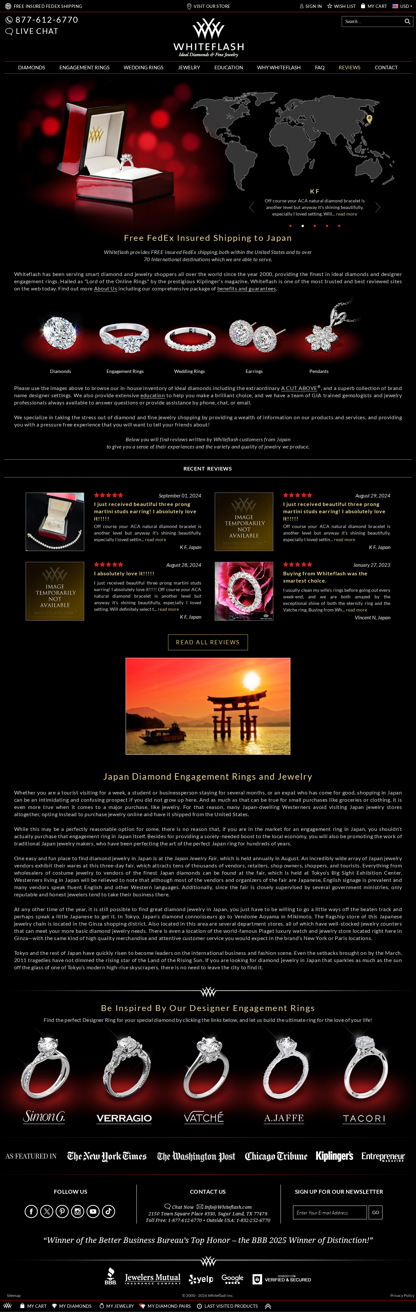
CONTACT (386, 67)
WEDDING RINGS (143, 67)
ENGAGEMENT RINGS (85, 67)
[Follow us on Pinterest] (63, 1216)
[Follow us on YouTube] (93, 1216)
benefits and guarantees (246, 288)
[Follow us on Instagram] (78, 1216)
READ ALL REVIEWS (208, 642)
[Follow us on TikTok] (109, 1216)
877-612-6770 (47, 19)
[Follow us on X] (47, 1216)
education (152, 395)
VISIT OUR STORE (212, 6)
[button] (9, 31)
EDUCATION (228, 67)
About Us (105, 288)
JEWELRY (189, 67)
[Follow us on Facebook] (32, 1216)
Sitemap (14, 1295)
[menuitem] (31, 67)
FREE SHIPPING (48, 6)
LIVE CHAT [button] (37, 30)
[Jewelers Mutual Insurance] (153, 1282)
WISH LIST (345, 6)
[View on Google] (232, 1282)
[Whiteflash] (208, 38)
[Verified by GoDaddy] (282, 1282)
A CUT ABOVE (299, 388)
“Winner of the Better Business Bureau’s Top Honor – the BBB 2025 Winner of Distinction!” (208, 1240)
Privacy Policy (402, 1295)
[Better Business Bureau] (111, 1282)
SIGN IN (314, 6)
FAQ (320, 67)
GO (375, 1212)
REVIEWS (349, 67)
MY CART (377, 6)
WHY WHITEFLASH (279, 67)
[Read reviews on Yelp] (201, 1282)
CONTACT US (208, 1191)
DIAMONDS (31, 67)
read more (343, 214)
